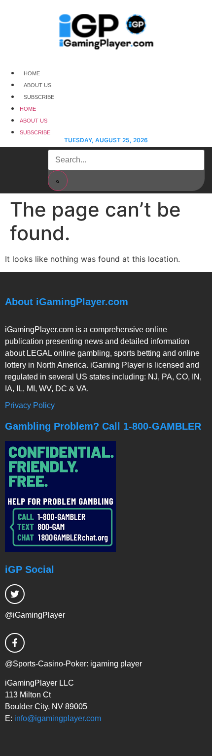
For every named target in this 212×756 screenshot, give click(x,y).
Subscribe (39, 97)
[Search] (58, 180)
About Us (37, 85)
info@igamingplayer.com (57, 718)
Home (32, 73)
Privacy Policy (30, 405)
